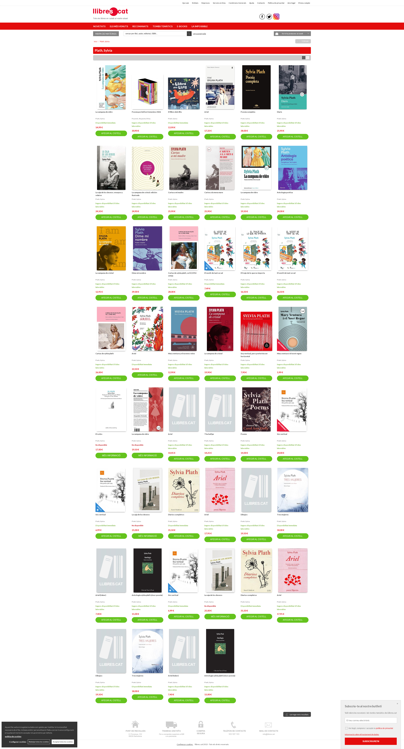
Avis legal (291, 3)
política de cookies (13, 736)
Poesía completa (248, 112)
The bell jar (209, 434)
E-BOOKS (182, 26)
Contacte (261, 3)
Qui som (185, 3)
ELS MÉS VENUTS (119, 26)
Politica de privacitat (276, 3)
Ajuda (251, 3)
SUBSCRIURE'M (370, 741)
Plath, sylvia (100, 119)
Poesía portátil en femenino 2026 (146, 112)
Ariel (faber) (100, 595)
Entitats (195, 3)
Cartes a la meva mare (213, 192)
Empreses (206, 3)
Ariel (206, 112)
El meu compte (304, 3)
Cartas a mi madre (175, 192)
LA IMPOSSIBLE (200, 26)
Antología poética (285, 192)
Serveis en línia (219, 3)
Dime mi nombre (139, 273)
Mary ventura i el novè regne (289, 353)
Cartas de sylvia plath (104, 353)
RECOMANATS (140, 26)
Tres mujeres (282, 514)
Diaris (279, 112)
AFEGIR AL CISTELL (111, 133)
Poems (244, 434)
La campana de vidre (104, 112)
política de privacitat (384, 728)
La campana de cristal (104, 273)
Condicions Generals (237, 3)
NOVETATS (99, 26)
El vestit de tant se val (213, 273)
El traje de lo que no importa (253, 273)
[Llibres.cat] (110, 17)
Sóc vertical (282, 434)
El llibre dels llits (175, 112)
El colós (98, 434)
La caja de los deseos (141, 514)
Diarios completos (176, 514)
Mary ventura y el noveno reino (181, 353)
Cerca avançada (199, 34)
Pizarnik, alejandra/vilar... (141, 119)
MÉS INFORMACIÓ (111, 455)
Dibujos (244, 514)
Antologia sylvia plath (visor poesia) (147, 595)
